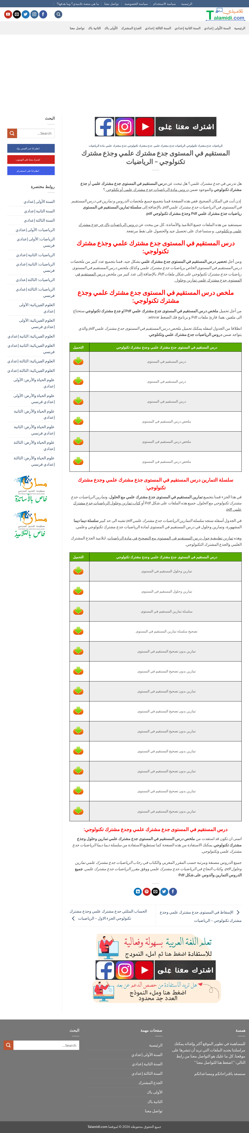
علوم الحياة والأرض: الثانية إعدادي (34, 414)
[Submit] (12, 133)
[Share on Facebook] (173, 892)
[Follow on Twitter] (26, 14)
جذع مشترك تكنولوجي (140, 145)
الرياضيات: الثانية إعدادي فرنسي (35, 267)
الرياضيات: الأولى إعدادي (35, 229)
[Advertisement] (124, 71)
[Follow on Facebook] (43, 14)
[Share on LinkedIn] (138, 892)
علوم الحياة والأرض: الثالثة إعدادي (34, 445)
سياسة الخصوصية (136, 4)
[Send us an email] (17, 14)
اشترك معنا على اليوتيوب (28, 159)
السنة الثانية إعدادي (188, 28)
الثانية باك (94, 28)
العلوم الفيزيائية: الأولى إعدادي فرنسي (37, 323)
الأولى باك (111, 28)
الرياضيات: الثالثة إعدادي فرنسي (35, 292)
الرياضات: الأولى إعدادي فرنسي (36, 241)
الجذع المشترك (131, 28)
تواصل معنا (111, 4)
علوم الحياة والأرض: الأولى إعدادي (34, 382)
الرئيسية (186, 4)
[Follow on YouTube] (8, 14)
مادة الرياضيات (97, 145)
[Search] (58, 14)
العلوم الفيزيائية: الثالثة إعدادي (31, 361)
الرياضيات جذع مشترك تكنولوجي (204, 145)
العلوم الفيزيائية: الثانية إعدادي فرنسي (31, 348)
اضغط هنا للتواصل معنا (214, 1062)
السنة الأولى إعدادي (217, 28)
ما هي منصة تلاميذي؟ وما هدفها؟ (78, 4)
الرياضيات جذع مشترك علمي (170, 145)
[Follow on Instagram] (34, 14)
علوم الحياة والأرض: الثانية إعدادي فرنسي (34, 429)
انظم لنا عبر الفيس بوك (28, 148)
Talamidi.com (97, 1126)
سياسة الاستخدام (164, 4)
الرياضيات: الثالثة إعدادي (35, 279)
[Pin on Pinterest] (147, 892)
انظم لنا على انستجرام (28, 170)
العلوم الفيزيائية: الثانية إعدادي (31, 336)
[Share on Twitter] (164, 892)
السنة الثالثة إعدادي (158, 28)
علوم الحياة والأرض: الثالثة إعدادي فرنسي (34, 460)
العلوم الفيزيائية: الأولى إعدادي (37, 307)
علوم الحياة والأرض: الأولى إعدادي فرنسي (34, 398)
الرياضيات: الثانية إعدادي (35, 254)
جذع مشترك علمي (116, 145)
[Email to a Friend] (155, 892)
